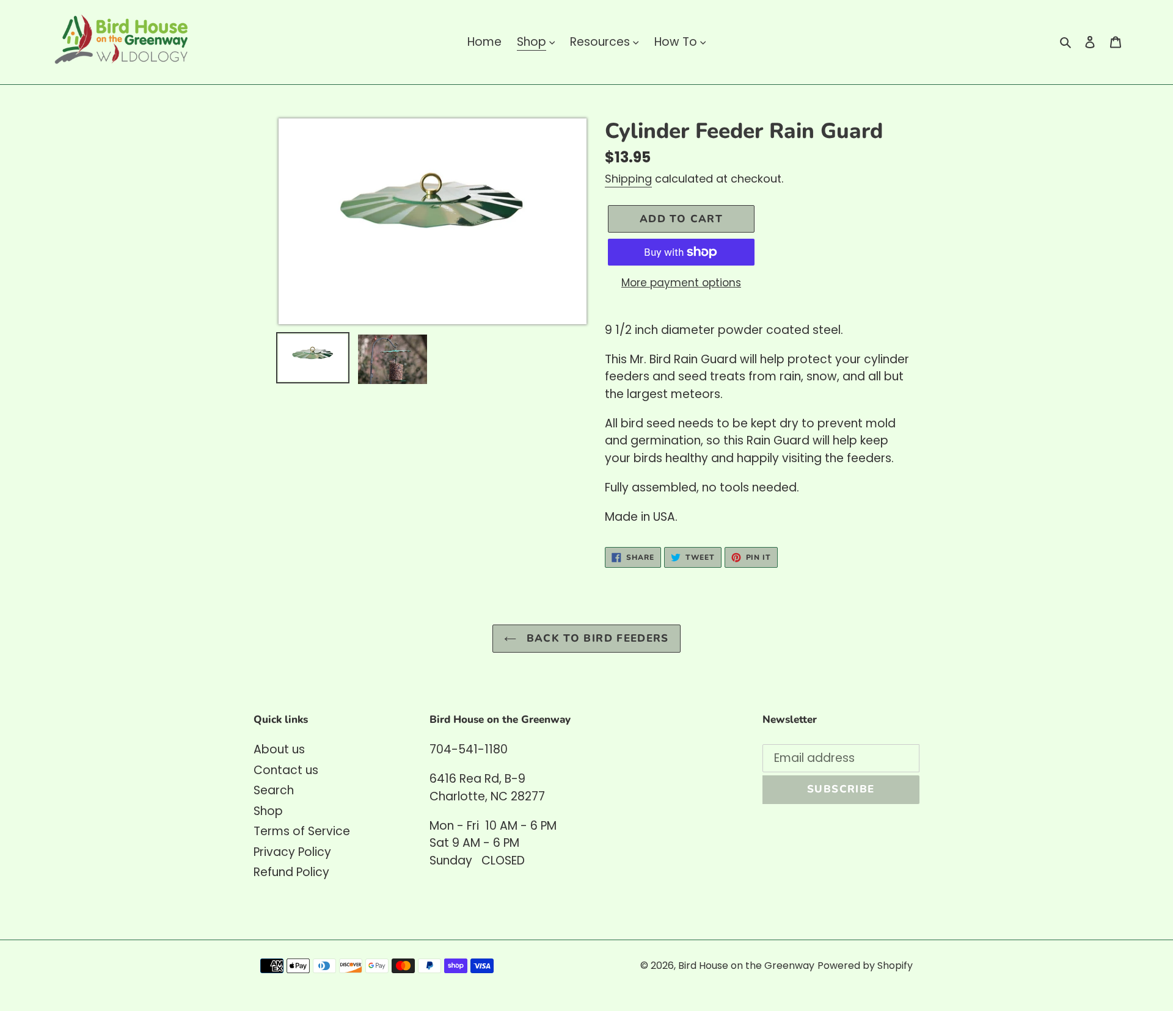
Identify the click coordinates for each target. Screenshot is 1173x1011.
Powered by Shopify (865, 965)
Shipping (628, 178)
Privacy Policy (292, 852)
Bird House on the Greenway (746, 965)
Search (274, 790)
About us (279, 749)
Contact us (286, 770)
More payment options (681, 282)
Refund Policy (291, 872)
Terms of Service (302, 831)
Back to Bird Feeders (595, 638)
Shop (268, 811)
